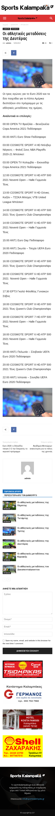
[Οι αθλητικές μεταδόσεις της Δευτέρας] (9, 544)
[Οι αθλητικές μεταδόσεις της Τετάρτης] (9, 518)
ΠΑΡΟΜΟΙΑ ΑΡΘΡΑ (12, 492)
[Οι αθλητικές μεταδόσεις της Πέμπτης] (9, 505)
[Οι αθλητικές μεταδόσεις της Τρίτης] (9, 531)
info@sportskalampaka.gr (33, 799)
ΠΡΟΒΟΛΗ (24, 25)
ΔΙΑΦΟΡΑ (14, 25)
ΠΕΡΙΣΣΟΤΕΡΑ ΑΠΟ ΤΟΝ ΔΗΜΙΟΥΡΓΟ (20, 495)
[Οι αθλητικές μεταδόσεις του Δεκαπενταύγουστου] (9, 569)
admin (8, 43)
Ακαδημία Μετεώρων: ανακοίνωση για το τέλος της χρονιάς (41, 449)
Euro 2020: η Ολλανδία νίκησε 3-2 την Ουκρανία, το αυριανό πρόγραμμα (15, 449)
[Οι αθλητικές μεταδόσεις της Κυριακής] (9, 556)
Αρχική (5, 25)
